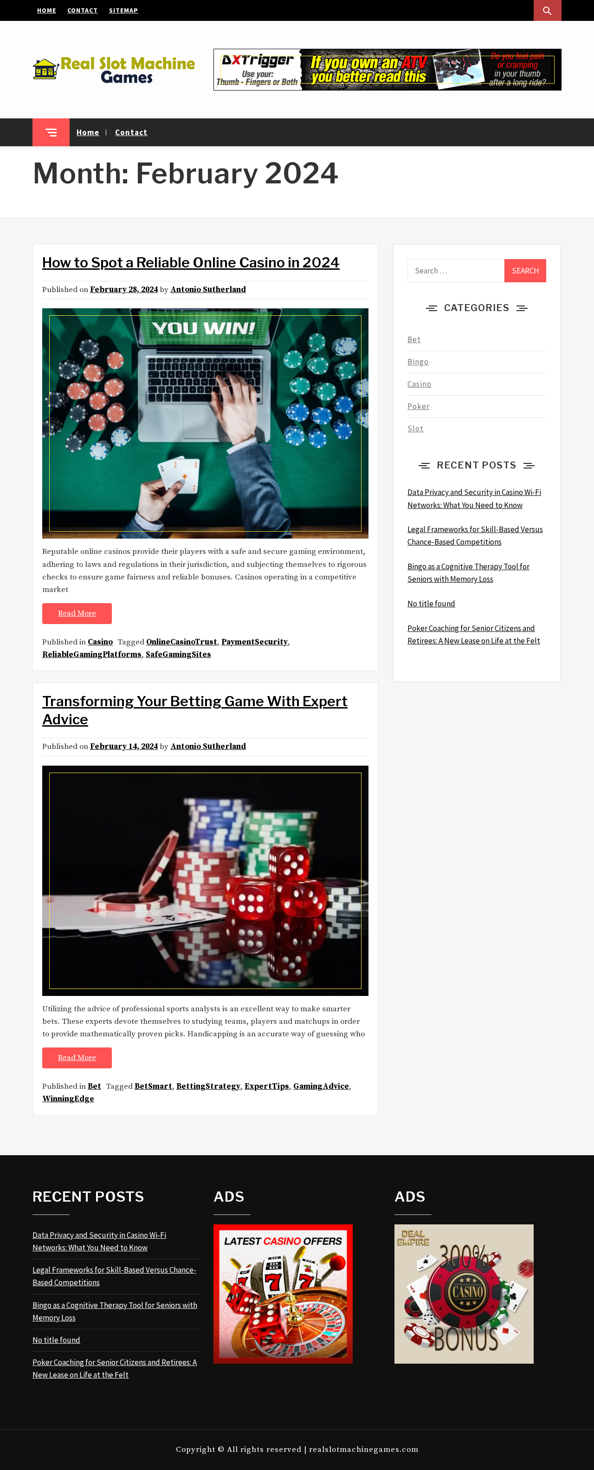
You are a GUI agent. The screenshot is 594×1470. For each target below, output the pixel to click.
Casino (100, 642)
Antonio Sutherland (208, 290)
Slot (415, 428)
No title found (56, 1340)
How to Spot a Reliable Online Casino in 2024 (191, 262)
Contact (82, 10)
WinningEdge (68, 1099)
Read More (77, 613)
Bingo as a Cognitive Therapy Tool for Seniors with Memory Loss (114, 1311)
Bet (94, 1086)
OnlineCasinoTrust (181, 642)
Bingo (418, 362)
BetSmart (153, 1086)
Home (46, 10)
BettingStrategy (208, 1086)
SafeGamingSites (178, 655)
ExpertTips (267, 1086)
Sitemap (123, 10)
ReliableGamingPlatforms (92, 655)
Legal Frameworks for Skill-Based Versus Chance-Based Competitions (114, 1276)
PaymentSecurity (254, 642)
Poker (418, 406)
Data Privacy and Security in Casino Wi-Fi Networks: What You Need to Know (99, 1241)
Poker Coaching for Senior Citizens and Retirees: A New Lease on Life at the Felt (114, 1368)
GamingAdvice (321, 1086)
